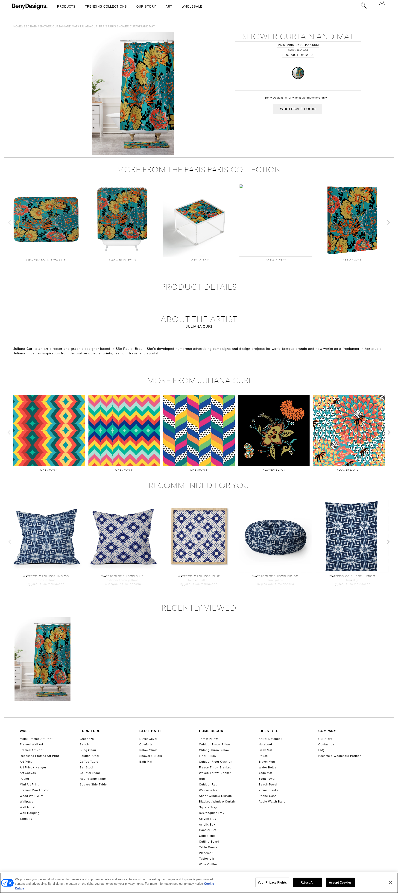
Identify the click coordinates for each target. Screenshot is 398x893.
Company (327, 731)
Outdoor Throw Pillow (215, 744)
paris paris (285, 45)
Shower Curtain (150, 756)
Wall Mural (27, 807)
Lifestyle (268, 731)
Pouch (263, 756)
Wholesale (192, 6)
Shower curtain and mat (58, 26)
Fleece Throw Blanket (215, 767)
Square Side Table (93, 784)
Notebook (266, 744)
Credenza (87, 739)
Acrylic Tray (207, 818)
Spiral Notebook (270, 739)
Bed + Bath (150, 731)
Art (169, 6)
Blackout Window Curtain (217, 801)
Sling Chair (88, 750)
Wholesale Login (298, 109)
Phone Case (268, 796)
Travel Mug (267, 761)
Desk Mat (265, 750)
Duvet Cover (148, 739)
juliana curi (309, 45)
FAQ (321, 750)
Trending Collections (106, 6)
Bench (84, 744)
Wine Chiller (208, 864)
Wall (25, 731)
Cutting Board (209, 841)
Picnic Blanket (269, 790)
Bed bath (30, 26)
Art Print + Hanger (33, 767)
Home (17, 26)
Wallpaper (27, 801)
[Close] (391, 882)
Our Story (146, 6)
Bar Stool (86, 767)
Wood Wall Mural (32, 796)
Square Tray (208, 807)
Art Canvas (28, 773)
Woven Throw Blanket (215, 773)
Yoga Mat (265, 773)
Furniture (90, 731)
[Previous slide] (10, 222)
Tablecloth (206, 858)
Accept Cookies (340, 882)
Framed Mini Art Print (35, 790)
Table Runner (209, 847)
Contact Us (326, 744)
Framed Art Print (32, 750)
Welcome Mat (209, 790)
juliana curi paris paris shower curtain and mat (117, 26)
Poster (24, 778)
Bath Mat (145, 761)
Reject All (307, 882)
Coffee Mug (207, 836)
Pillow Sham (148, 750)
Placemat (206, 853)
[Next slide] (388, 222)
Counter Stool (90, 773)
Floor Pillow (208, 756)
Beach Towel (268, 784)
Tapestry (26, 818)
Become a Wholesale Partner (339, 756)
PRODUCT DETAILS (298, 55)
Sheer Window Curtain (215, 796)
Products (66, 6)
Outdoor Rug (208, 784)
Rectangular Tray (211, 813)
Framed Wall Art (31, 744)
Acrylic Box (207, 824)
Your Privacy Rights (272, 882)
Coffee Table (89, 761)
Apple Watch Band (272, 801)
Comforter (146, 744)
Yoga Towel (267, 778)
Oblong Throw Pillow (214, 750)
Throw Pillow (208, 739)
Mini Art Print (29, 784)
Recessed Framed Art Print (39, 756)
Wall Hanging (30, 813)
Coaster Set (207, 830)
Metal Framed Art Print (36, 739)
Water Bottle (268, 767)
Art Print (26, 761)
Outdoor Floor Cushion (215, 761)
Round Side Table (93, 778)
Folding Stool (89, 756)
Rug (202, 778)
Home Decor (211, 731)
